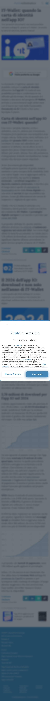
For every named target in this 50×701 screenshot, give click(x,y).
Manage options (13, 374)
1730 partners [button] (16, 345)
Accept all (37, 374)
